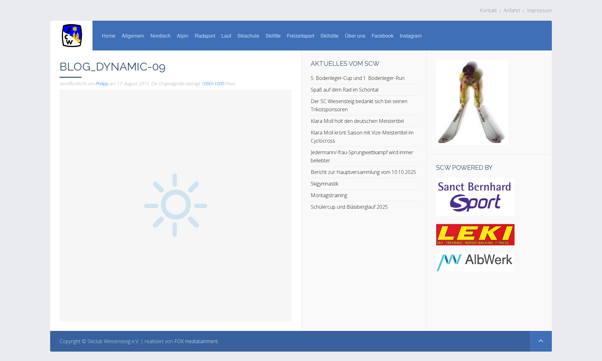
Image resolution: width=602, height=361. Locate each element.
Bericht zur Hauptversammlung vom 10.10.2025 (363, 172)
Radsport (205, 35)
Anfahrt (512, 10)
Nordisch (160, 35)
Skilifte (273, 35)
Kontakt (488, 10)
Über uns (355, 35)
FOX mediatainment (196, 341)
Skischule (248, 35)
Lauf (226, 35)
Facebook (382, 35)
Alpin (182, 35)
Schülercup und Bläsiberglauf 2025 (349, 206)
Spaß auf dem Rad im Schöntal (344, 89)
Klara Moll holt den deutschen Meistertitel (357, 121)
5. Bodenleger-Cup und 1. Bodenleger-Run (357, 78)
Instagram (411, 35)
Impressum (539, 10)
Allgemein (133, 35)
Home (108, 35)
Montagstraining (329, 195)
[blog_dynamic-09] (176, 204)
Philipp (101, 83)
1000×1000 (212, 83)
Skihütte (329, 35)
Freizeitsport (300, 35)
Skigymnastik (324, 183)
